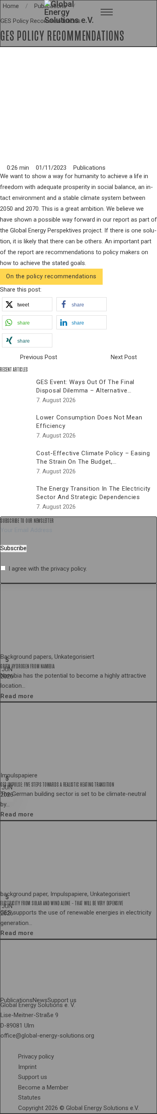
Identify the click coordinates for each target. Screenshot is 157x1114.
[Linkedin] (21, 1047)
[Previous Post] (8, 357)
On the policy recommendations (51, 276)
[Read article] (60, 617)
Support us (32, 1077)
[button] (27, 304)
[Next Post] (149, 357)
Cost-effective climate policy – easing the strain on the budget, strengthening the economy (93, 462)
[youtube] (28, 1047)
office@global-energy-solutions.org (47, 1035)
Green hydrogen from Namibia (27, 666)
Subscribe (13, 548)
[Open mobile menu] (107, 12)
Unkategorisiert (74, 656)
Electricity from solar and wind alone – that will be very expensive (61, 903)
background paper (24, 894)
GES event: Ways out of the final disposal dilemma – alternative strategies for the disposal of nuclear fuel (93, 394)
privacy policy (68, 568)
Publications (89, 167)
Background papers (26, 656)
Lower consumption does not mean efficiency (89, 422)
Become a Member (43, 1087)
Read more (17, 696)
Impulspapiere (18, 775)
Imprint (27, 1067)
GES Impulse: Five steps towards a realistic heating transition (57, 784)
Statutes (29, 1097)
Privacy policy (36, 1056)
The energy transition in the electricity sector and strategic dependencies (93, 493)
